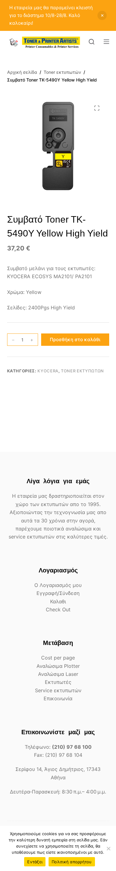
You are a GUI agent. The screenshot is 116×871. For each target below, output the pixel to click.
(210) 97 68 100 (72, 747)
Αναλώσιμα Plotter (58, 666)
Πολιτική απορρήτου (72, 861)
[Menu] (106, 41)
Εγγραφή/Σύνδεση (58, 593)
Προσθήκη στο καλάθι (75, 339)
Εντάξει (34, 861)
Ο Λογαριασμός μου (58, 585)
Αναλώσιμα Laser (58, 674)
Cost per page (58, 658)
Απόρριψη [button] (102, 15)
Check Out (58, 609)
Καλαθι (58, 601)
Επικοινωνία (58, 698)
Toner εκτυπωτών (82, 370)
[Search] (91, 41)
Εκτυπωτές (58, 682)
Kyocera (47, 370)
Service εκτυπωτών (58, 690)
